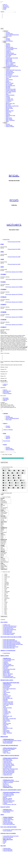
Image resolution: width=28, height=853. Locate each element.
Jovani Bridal (6, 666)
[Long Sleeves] (4, 560)
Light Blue (6, 583)
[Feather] (3, 537)
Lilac (5, 590)
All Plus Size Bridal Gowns (9, 659)
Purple (5, 588)
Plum (5, 599)
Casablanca (5, 661)
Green (5, 578)
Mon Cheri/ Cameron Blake (9, 800)
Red (5, 600)
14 (23, 473)
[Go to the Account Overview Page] (1, 2)
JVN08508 (3, 319)
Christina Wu (6, 663)
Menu (2, 28)
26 (10, 478)
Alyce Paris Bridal (7, 660)
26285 (2, 267)
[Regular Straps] (4, 565)
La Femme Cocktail (7, 767)
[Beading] (3, 530)
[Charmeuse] (3, 534)
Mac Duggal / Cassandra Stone (9, 718)
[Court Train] (3, 544)
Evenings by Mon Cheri (8, 703)
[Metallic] (2, 524)
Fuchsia (6, 596)
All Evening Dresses (7, 685)
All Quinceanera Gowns (8, 780)
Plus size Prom (6, 687)
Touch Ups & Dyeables (8, 823)
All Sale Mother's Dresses (8, 634)
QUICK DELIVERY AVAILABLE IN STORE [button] (11, 636)
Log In (4, 9)
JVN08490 (3, 312)
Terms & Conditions (7, 393)
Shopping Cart (6, 7)
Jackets (4, 842)
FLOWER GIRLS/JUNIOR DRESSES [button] (9, 745)
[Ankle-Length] (3, 540)
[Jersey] (3, 538)
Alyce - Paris (5, 689)
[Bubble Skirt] (5, 511)
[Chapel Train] (3, 543)
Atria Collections (6, 692)
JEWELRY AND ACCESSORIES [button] (8, 833)
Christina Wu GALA (7, 774)
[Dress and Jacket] (4, 507)
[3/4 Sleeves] (4, 559)
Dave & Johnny (6, 697)
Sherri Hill (5, 726)
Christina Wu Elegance (8, 802)
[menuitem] (15, 4)
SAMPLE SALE (6, 624)
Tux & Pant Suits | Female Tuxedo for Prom (12, 829)
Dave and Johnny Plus (7, 698)
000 (5, 470)
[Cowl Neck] (4, 546)
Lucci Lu (5, 714)
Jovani (4, 706)
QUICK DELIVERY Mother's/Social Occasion (13, 644)
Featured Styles (6, 239)
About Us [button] (5, 423)
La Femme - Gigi (6, 711)
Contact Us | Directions (8, 429)
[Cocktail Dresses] (6, 502)
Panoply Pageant (6, 811)
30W (11, 485)
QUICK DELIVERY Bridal (9, 639)
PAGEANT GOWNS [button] (5, 807)
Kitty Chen (5, 667)
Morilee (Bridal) (6, 672)
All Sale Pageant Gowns (8, 628)
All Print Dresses (6, 686)
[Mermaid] (4, 554)
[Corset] (5, 514)
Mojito (5, 575)
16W (16, 480)
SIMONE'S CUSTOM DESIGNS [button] (8, 650)
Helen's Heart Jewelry (8, 839)
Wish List (5, 4)
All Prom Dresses (7, 683)
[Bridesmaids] (6, 500)
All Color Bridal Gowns (8, 676)
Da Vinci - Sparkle (7, 695)
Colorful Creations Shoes (8, 819)
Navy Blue (6, 587)
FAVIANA (5, 700)
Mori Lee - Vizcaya (7, 786)
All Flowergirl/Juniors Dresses (9, 748)
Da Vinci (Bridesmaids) (8, 741)
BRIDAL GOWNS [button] (5, 655)
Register (5, 8)
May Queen (5, 717)
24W (18, 483)
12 (18, 473)
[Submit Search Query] (15, 452)
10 (13, 473)
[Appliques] (3, 529)
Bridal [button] (4, 433)
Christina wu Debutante (8, 782)
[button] (5, 31)
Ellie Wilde (5, 699)
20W (5, 483)
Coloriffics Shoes (6, 820)
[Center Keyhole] (5, 513)
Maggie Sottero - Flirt (7, 716)
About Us (5, 389)
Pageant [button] (5, 444)
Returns (4, 385)
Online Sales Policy (7, 391)
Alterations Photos (7, 848)
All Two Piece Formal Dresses (9, 688)
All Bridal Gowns (7, 658)
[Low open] (4, 520)
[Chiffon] (3, 536)
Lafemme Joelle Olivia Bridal (9, 669)
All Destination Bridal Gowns (9, 677)
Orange (6, 602)
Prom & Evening (6, 440)
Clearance (5, 803)
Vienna (4, 734)
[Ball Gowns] (4, 505)
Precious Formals (6, 720)
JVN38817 (3, 274)
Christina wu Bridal (7, 664)
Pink (5, 594)
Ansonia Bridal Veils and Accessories (10, 836)
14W (10, 480)
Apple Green (7, 576)
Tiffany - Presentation (7, 732)
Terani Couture (6, 730)
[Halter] (4, 547)
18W (23, 480)
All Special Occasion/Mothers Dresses (11, 792)
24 (4, 478)
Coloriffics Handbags (7, 818)
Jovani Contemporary (7, 830)
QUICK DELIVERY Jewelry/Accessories (12, 643)
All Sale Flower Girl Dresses (9, 633)
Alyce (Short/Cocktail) (7, 760)
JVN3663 (3, 282)
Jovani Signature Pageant (8, 810)
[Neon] (2, 525)
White (5, 614)
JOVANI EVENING (7, 707)
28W (5, 485)
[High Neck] (4, 549)
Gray (5, 611)
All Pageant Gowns (7, 809)
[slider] (25, 458)
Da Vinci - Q (5, 783)
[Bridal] (6, 499)
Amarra (4, 691)
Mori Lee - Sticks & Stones (8, 770)
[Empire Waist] (4, 553)
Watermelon (6, 598)
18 (10, 475)
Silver (5, 612)
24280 (2, 259)
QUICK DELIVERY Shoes (9, 647)
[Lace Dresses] (4, 508)
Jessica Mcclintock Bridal (8, 665)
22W (11, 483)
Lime (5, 579)
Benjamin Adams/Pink (7, 822)
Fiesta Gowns (6, 784)
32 (4, 480)
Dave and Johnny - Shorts (8, 764)
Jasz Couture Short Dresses (8, 765)
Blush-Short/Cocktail (7, 759)
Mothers (14, 225)
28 (15, 478)
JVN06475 (3, 304)
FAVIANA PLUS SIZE (8, 701)
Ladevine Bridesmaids (7, 849)
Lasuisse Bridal (6, 670)
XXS (24, 485)
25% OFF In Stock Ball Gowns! (9, 626)
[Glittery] (2, 523)
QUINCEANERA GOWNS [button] (7, 777)
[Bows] (3, 531)
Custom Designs (6, 653)
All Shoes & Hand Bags (8, 817)
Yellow (5, 574)
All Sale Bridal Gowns (8, 630)
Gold (5, 607)
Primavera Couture (7, 723)
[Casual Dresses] (6, 501)
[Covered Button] (4, 517)
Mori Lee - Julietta (7, 675)
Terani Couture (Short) (7, 773)
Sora (4, 843)
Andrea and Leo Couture (8, 793)
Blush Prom (5, 694)
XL (24, 487)
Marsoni (5, 797)
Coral (5, 603)
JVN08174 (3, 327)
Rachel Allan (5, 724)
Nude (5, 606)
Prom (14, 200)
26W (24, 483)
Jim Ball (5, 840)
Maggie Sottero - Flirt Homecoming (10, 768)
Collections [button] (5, 413)
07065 (2, 244)
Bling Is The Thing (7, 838)
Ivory (5, 604)
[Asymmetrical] (3, 542)
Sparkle (4, 725)
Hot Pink (6, 595)
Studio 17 (5, 729)
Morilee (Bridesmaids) (7, 742)
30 (20, 478)
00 (10, 470)
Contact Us (5, 384)
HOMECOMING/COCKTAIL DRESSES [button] (10, 755)
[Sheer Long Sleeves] (4, 561)
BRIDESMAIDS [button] (4, 736)
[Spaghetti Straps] (4, 566)
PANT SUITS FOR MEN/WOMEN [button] (8, 827)
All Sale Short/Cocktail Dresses (9, 629)
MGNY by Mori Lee (7, 799)
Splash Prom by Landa (8, 728)
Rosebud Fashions (7, 750)
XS (5, 487)
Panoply (5, 722)
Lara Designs (6, 713)
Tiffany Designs (6, 731)
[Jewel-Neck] (4, 550)
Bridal (14, 176)
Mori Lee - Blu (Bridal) (8, 673)
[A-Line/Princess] (4, 552)
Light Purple (7, 591)
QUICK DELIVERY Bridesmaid (10, 640)
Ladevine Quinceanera (7, 850)
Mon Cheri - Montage (7, 798)
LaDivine (5, 709)
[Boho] (4, 506)
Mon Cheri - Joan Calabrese (9, 749)
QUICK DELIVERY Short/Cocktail (10, 646)
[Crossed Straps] (4, 518)
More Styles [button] (3, 845)
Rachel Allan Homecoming (8, 771)
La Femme (5, 710)
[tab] (15, 413)
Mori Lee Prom (6, 719)
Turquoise (6, 582)
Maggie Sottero (6, 671)
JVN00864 (3, 289)
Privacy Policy (6, 392)
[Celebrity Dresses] (5, 512)
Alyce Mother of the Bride (8, 794)
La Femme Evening (7, 796)
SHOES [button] (2, 814)
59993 (2, 251)
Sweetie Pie (5, 751)
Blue (5, 586)
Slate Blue (6, 584)
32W (18, 485)
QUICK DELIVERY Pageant (9, 645)
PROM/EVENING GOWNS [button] (7, 680)
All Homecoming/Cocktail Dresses (10, 758)
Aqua (5, 580)
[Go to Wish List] (2, 1)
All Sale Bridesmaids (7, 631)
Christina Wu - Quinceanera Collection (11, 781)
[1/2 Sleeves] (4, 558)
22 (20, 475)
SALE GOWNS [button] (4, 622)
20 (15, 475)
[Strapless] (4, 567)
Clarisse (4, 693)
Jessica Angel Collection (8, 704)
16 (4, 475)
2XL (5, 490)
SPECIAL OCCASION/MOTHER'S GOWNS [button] (11, 789)
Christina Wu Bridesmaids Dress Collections (12, 740)
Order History (6, 399)
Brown (5, 608)
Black (5, 610)
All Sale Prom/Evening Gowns (9, 627)
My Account (5, 5)
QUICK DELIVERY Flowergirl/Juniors (11, 642)
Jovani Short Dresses (7, 766)
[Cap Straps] (4, 564)
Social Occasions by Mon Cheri (9, 804)
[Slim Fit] (4, 556)
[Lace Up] (4, 519)
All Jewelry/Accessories (8, 837)
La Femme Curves (7, 712)
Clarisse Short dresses (7, 762)
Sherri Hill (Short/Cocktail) (8, 772)
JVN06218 (3, 297)
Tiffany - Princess (6, 752)
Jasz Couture (5, 705)
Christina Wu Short (7, 761)
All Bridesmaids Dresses (8, 739)
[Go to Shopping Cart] (1, 1)
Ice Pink (6, 592)
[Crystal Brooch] (3, 532)
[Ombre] (2, 526)
